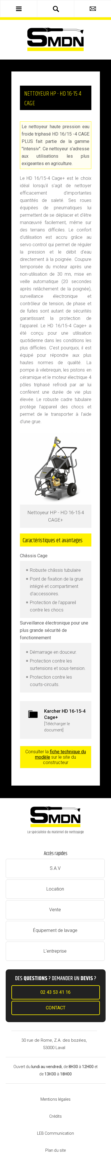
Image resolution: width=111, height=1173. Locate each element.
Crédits (55, 1116)
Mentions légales (55, 1099)
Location (55, 889)
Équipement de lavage (55, 930)
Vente (55, 909)
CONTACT (55, 1007)
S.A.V (55, 868)
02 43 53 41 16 (55, 992)
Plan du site (55, 1150)
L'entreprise (55, 951)
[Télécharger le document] (64, 720)
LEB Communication (55, 1133)
